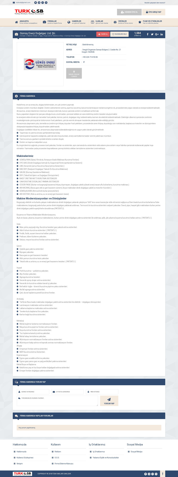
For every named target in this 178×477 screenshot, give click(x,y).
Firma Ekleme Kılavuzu (64, 464)
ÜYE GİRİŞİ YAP (155, 12)
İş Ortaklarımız (99, 452)
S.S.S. (57, 458)
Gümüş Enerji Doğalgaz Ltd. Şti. (75, 36)
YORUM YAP (109, 404)
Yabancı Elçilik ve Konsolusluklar (106, 458)
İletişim (20, 464)
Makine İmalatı (32, 36)
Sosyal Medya (136, 452)
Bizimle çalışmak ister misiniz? (155, 3)
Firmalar (23, 36)
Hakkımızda (21, 452)
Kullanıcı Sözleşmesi (25, 458)
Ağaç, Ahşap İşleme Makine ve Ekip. (51, 36)
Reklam (58, 452)
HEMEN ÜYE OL (131, 12)
